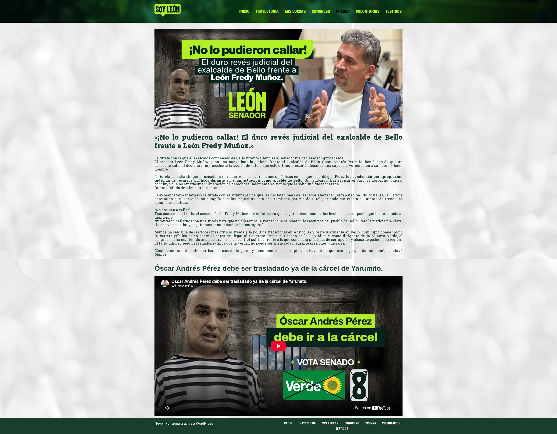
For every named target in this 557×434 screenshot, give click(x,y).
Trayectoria (267, 11)
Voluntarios (367, 11)
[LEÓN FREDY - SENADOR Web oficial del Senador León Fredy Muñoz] (167, 11)
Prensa (343, 11)
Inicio (244, 11)
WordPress (204, 423)
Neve (158, 423)
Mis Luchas (295, 11)
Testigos (394, 11)
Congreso (321, 11)
